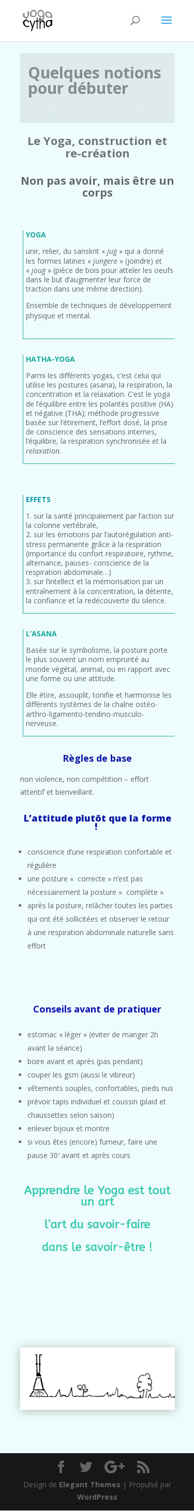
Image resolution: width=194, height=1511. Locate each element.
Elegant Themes (90, 1484)
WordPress (97, 1497)
